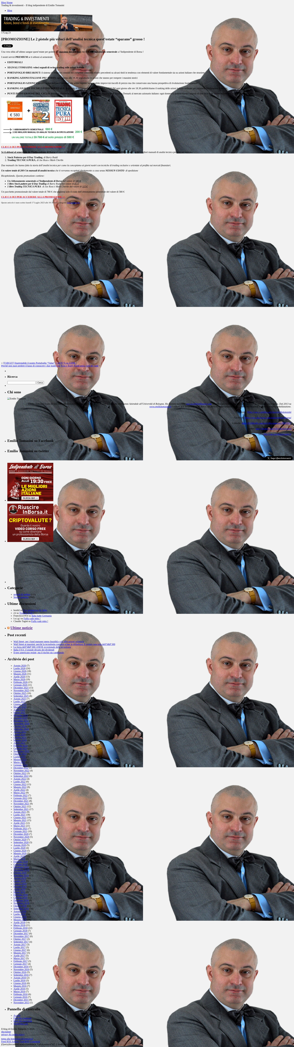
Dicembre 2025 (20, 687)
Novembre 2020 (21, 837)
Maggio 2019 (19, 886)
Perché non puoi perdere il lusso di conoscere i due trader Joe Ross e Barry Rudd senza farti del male (49, 365)
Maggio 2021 (19, 820)
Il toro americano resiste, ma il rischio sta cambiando (38, 652)
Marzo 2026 (19, 679)
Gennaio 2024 (20, 748)
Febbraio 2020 (20, 861)
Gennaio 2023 (20, 765)
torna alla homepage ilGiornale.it (17, 1038)
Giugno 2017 (19, 950)
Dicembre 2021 (20, 801)
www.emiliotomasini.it (160, 406)
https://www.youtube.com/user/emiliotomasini (269, 412)
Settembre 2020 (21, 842)
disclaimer (6, 1031)
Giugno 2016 (19, 983)
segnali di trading (21, 594)
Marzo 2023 (19, 762)
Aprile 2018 (19, 922)
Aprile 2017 (19, 955)
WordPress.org (20, 1023)
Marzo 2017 (19, 958)
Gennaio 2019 (20, 897)
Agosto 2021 (19, 812)
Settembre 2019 (21, 875)
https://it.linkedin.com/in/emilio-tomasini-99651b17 (266, 423)
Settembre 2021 (21, 809)
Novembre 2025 (21, 690)
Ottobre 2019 (19, 872)
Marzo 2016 (19, 991)
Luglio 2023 (19, 756)
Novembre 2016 (21, 969)
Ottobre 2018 (19, 906)
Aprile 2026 (19, 676)
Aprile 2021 (19, 823)
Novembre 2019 (21, 870)
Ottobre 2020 (19, 839)
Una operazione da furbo (35, 610)
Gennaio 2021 (20, 831)
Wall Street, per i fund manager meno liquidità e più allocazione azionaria (48, 641)
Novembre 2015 (21, 1002)
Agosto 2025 (19, 698)
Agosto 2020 (19, 845)
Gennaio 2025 (20, 718)
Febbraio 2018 (20, 928)
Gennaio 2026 (20, 685)
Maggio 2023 (19, 759)
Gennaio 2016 (20, 997)
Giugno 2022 (19, 784)
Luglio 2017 (19, 947)
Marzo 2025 (19, 712)
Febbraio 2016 (20, 994)
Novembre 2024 (21, 723)
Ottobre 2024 (19, 726)
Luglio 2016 (19, 980)
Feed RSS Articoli (10, 1041)
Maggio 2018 (19, 919)
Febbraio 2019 (20, 895)
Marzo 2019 (19, 892)
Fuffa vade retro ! (32, 618)
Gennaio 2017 (20, 964)
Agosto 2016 (19, 977)
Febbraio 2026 (20, 682)
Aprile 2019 (19, 889)
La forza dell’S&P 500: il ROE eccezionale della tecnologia (42, 647)
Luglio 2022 (19, 781)
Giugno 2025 (19, 704)
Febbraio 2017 (20, 961)
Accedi (16, 1015)
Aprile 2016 (19, 988)
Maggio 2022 (19, 787)
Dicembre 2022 (20, 767)
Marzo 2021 (19, 825)
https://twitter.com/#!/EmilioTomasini (273, 428)
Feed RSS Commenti (29, 1041)
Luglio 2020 (19, 848)
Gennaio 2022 (20, 798)
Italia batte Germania (42, 615)
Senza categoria (73, 202)
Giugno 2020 (19, 850)
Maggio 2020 (19, 853)
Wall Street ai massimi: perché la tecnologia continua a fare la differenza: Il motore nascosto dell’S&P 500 (64, 644)
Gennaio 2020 (20, 864)
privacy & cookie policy (12, 1034)
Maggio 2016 (19, 986)
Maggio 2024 (19, 740)
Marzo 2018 (19, 925)
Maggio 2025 (19, 707)
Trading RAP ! (26, 613)
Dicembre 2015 (20, 1000)
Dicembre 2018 (20, 900)
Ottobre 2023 (19, 754)
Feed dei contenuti (22, 1018)
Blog (9, 10)
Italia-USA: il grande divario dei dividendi (33, 649)
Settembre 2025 (21, 696)
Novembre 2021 (21, 803)
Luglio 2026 (19, 668)
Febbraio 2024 (20, 745)
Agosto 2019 (19, 878)
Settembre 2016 (21, 975)
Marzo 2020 (19, 859)
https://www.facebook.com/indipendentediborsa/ (268, 417)
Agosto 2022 (19, 779)
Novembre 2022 (21, 770)
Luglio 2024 (19, 734)
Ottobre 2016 (19, 972)
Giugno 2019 (19, 883)
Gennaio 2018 (20, 930)
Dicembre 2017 (20, 933)
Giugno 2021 (19, 817)
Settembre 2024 (21, 729)
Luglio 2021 (19, 814)
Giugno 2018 (19, 917)
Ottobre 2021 (19, 806)
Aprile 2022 (19, 790)
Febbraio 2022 (20, 795)
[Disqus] (147, 244)
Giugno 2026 (19, 671)
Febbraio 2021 (20, 828)
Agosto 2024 (19, 732)
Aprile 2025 (19, 709)
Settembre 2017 (21, 942)
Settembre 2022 (21, 776)
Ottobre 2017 (19, 939)
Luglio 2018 (19, 914)
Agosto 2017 (19, 944)
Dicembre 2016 (20, 966)
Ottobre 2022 (19, 773)
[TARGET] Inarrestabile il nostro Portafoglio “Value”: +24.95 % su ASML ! (40, 363)
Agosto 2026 (19, 665)
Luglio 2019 (19, 881)
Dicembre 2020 (20, 834)
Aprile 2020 (19, 856)
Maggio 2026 (19, 674)
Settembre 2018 (21, 908)
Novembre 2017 (21, 936)
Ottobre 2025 (19, 693)
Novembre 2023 (21, 751)
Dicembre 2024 (20, 721)
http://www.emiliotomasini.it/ (277, 434)
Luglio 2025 (19, 701)
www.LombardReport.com (198, 404)
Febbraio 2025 (20, 715)
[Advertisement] (30, 563)
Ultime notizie (21, 628)
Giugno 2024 (19, 737)
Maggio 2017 (19, 953)
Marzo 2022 (19, 792)
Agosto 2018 (19, 911)
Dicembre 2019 (20, 867)
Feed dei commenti (22, 1021)
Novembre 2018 (21, 903)
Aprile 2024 (19, 743)
